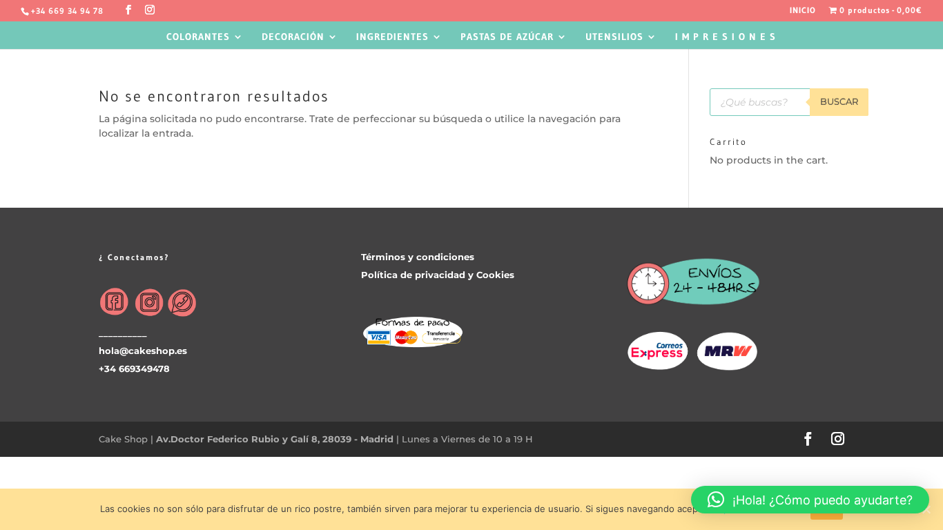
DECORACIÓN (293, 37)
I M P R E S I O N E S (725, 37)
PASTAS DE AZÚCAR (507, 37)
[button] (810, 499)
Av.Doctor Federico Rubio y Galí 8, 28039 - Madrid (276, 438)
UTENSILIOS (614, 37)
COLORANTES (198, 37)
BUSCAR (839, 101)
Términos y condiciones (417, 256)
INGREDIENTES (392, 37)
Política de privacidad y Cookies (437, 274)
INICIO (803, 10)
